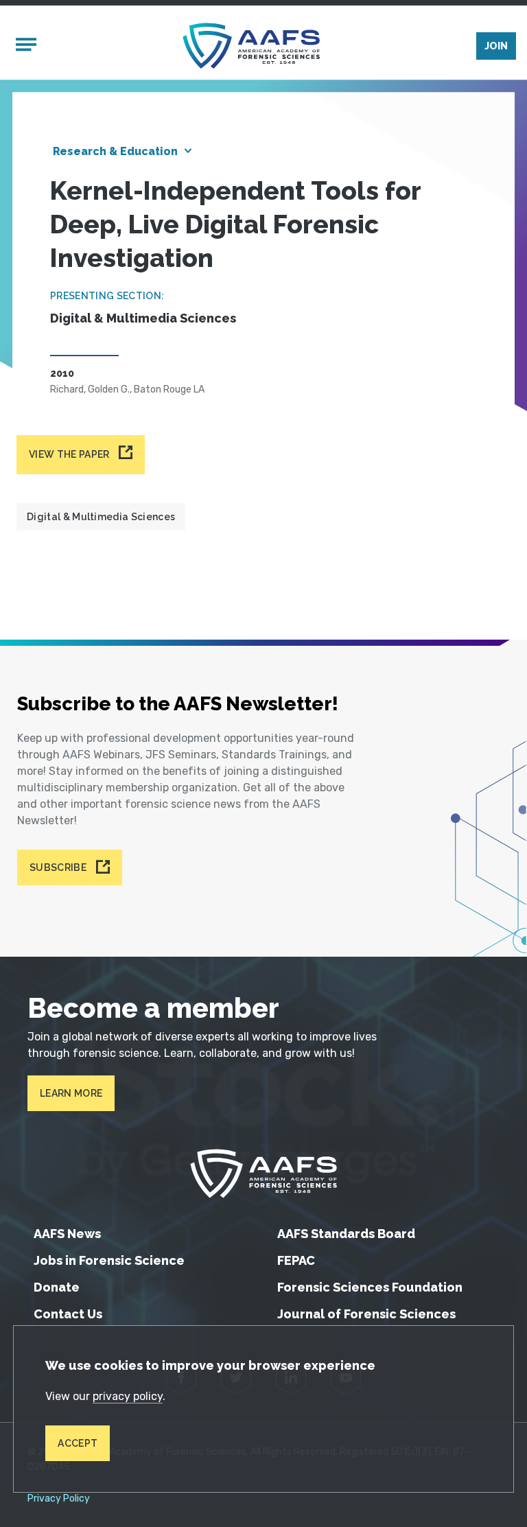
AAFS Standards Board (346, 1233)
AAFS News (67, 1233)
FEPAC (296, 1260)
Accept (77, 1443)
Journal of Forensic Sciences (366, 1314)
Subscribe (58, 867)
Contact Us (68, 1314)
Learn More (71, 1093)
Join (496, 45)
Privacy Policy (58, 1498)
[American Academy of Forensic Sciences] (251, 46)
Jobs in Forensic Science (109, 1260)
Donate (57, 1287)
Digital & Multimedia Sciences (101, 516)
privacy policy (128, 1396)
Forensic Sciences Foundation (369, 1287)
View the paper (69, 454)
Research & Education (115, 151)
